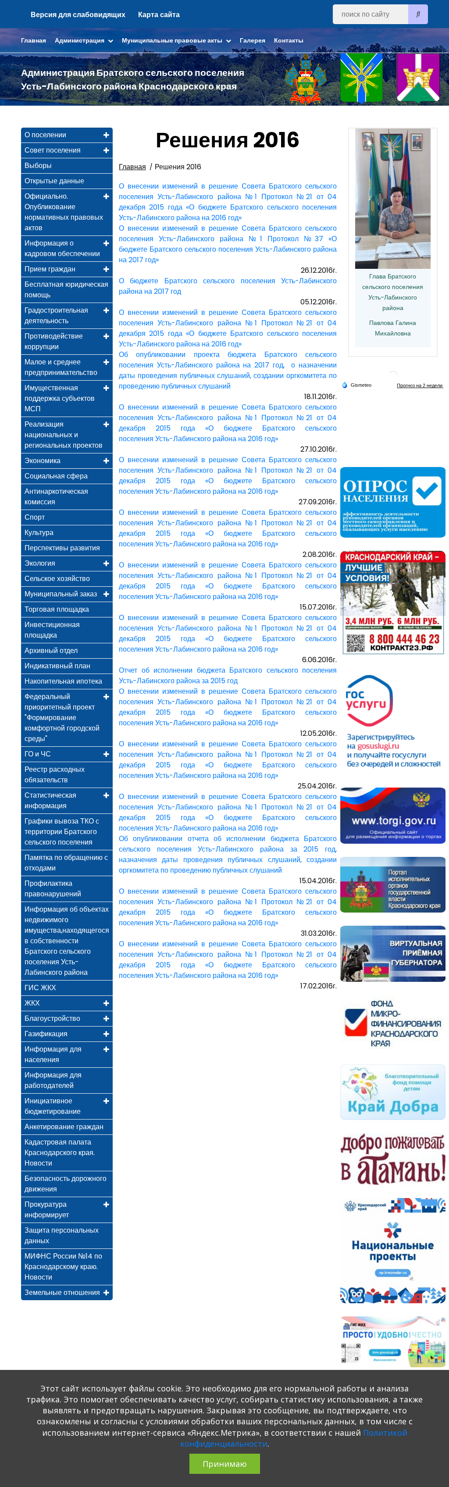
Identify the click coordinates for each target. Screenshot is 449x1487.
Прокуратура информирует (47, 1209)
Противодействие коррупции (54, 341)
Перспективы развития (62, 548)
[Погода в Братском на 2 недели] (420, 385)
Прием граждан (50, 269)
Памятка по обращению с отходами (66, 862)
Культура (39, 533)
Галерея (252, 40)
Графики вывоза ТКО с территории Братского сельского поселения (62, 831)
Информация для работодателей (53, 1080)
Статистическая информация (50, 800)
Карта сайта (159, 15)
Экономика (43, 461)
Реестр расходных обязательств (55, 774)
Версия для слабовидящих (78, 15)
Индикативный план (57, 666)
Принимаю (225, 1463)
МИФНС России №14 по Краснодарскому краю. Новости (63, 1266)
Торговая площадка (57, 609)
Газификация (46, 1034)
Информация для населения (53, 1054)
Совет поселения (53, 150)
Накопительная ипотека (63, 681)
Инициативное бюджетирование (53, 1106)
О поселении (45, 135)
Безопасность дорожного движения (66, 1183)
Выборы (38, 165)
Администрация (80, 40)
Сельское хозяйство (57, 579)
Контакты (288, 40)
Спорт (35, 517)
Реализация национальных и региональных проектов (64, 434)
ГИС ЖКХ (40, 988)
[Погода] (356, 384)
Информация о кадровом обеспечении (62, 248)
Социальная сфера (56, 476)
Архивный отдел (51, 650)
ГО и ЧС (38, 754)
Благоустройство (52, 1018)
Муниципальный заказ (61, 594)
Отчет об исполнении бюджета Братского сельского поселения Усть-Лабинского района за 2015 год (228, 675)
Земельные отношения (62, 1292)
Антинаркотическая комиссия (56, 496)
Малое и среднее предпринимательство (61, 367)
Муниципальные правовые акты (173, 40)
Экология (40, 563)
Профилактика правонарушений (53, 888)
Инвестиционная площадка (52, 630)
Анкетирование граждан (64, 1127)
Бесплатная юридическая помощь (66, 289)
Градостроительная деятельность (56, 315)
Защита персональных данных (62, 1235)
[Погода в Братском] (393, 375)
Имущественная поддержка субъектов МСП (60, 398)
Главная (33, 40)
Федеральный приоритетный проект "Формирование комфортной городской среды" (62, 718)
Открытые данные (54, 181)
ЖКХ (32, 1003)
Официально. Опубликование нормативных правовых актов (64, 212)
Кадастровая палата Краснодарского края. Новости (60, 1152)
